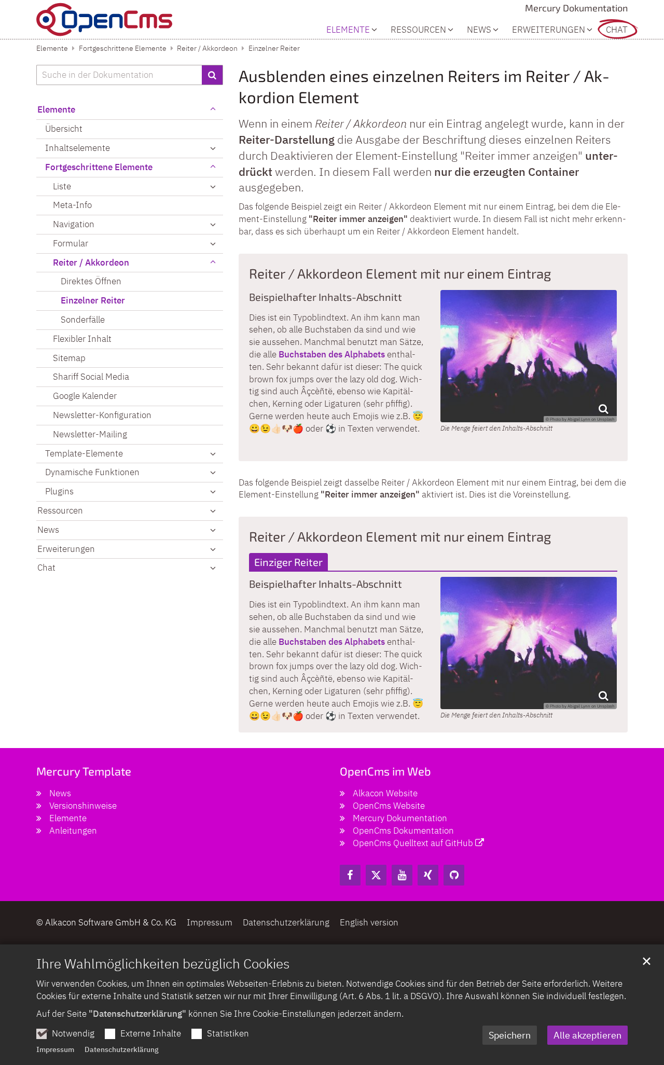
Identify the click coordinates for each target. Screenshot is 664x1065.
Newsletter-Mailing (90, 434)
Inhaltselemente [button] (77, 148)
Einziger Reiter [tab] (288, 562)
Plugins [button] (59, 491)
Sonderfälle (83, 319)
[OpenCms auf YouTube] (402, 875)
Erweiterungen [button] (548, 29)
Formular (70, 243)
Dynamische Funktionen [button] (92, 472)
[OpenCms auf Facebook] (350, 875)
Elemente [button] (348, 29)
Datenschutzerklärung (122, 1049)
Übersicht (63, 128)
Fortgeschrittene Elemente (123, 48)
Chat (617, 29)
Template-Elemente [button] (84, 453)
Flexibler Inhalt (82, 338)
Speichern (510, 1035)
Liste (62, 186)
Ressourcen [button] (418, 29)
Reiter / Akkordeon (207, 48)
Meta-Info (72, 205)
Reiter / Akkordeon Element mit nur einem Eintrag (400, 273)
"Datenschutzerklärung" (137, 1013)
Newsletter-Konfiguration (102, 415)
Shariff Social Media (91, 376)
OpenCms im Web (385, 771)
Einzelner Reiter (274, 48)
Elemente (52, 48)
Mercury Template (83, 771)
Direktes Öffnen (91, 281)
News (479, 29)
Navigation (73, 224)
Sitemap (69, 358)
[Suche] (212, 75)
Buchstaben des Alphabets (332, 354)
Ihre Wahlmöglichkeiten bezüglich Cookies (162, 963)
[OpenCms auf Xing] (428, 875)
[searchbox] (119, 75)
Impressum (55, 1049)
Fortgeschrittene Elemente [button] (99, 167)
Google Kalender (85, 396)
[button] (212, 186)
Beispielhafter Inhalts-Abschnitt (325, 297)
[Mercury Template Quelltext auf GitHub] (454, 875)
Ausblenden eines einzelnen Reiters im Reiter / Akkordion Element (424, 86)
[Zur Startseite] (104, 19)
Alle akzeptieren (587, 1035)
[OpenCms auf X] (376, 875)
